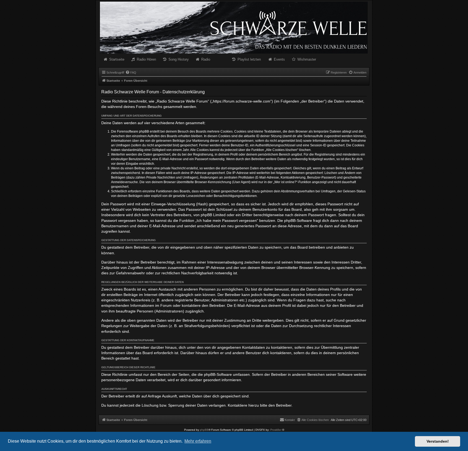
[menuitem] (130, 72)
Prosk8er (275, 429)
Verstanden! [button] (438, 441)
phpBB (204, 429)
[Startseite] (234, 28)
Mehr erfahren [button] (197, 441)
